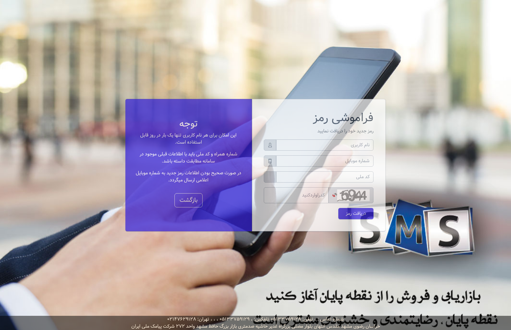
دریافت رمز (356, 213)
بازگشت (189, 200)
